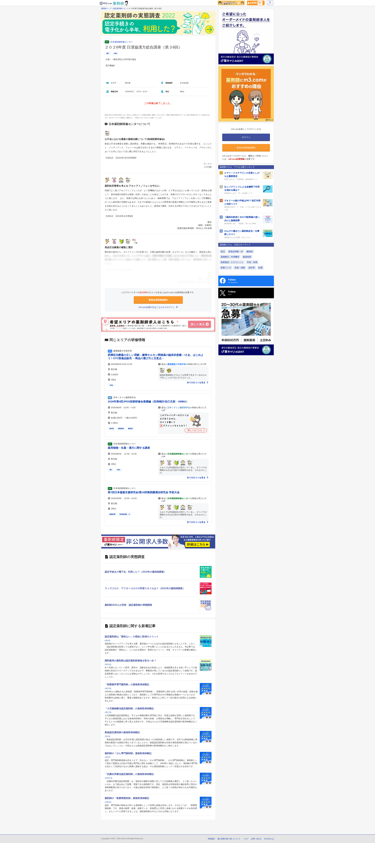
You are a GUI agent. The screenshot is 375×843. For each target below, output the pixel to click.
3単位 (115, 53)
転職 (260, 267)
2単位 (111, 385)
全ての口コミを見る (196, 382)
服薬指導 (112, 514)
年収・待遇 (252, 262)
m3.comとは (269, 839)
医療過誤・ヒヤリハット (232, 262)
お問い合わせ (256, 839)
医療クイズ (226, 267)
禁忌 (223, 251)
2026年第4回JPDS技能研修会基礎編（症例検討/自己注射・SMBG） (148, 401)
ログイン (270, 3)
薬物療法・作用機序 (230, 257)
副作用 (252, 267)
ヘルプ (245, 839)
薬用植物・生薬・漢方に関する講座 (129, 447)
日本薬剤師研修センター (121, 42)
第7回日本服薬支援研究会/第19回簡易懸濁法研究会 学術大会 (144, 492)
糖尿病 (130, 428)
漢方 (107, 53)
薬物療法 (121, 428)
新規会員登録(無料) (158, 300)
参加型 (111, 428)
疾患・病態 (240, 267)
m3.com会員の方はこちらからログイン (157, 307)
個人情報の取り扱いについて (229, 839)
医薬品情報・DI (125, 514)
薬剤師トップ (106, 8)
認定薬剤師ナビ (119, 8)
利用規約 (211, 839)
